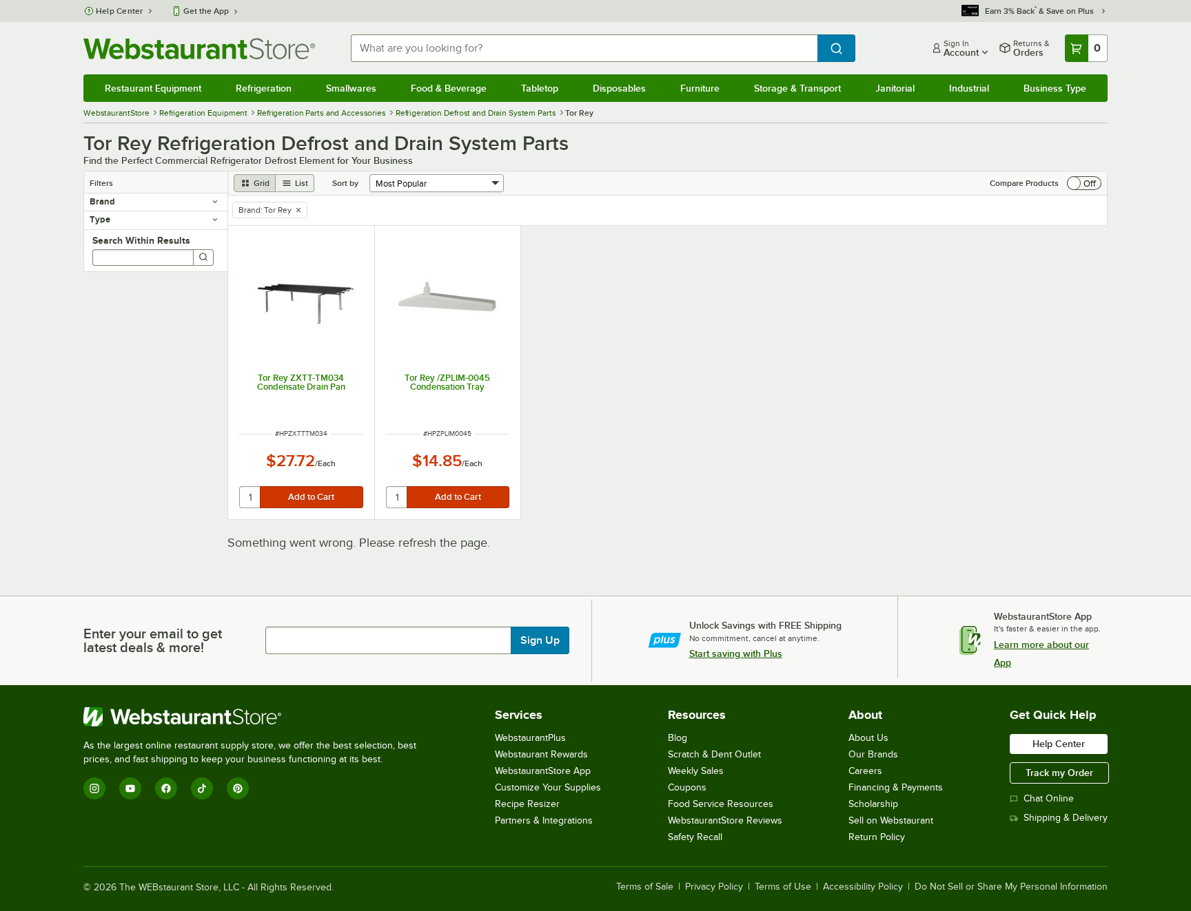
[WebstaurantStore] (255, 717)
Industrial (969, 88)
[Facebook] (166, 788)
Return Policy (876, 837)
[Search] (203, 257)
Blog (677, 738)
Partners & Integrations (544, 820)
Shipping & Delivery (1066, 818)
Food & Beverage (449, 88)
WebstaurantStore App (543, 771)
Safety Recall (695, 837)
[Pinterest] (238, 788)
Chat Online (1049, 798)
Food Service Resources (720, 804)
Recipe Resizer (527, 804)
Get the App (206, 11)
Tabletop (539, 88)
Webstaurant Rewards (541, 754)
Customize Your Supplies (548, 787)
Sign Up (540, 640)
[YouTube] (130, 788)
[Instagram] (94, 788)
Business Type (1055, 88)
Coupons (687, 787)
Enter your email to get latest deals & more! (152, 640)
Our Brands (873, 754)
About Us (868, 738)
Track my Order (1059, 772)
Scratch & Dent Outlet (714, 754)
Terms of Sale (644, 887)
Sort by (345, 183)
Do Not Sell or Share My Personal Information (1011, 887)
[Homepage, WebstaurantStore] (199, 48)
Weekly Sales (696, 771)
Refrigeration (264, 88)
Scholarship (873, 804)
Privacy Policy (714, 887)
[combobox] (584, 48)
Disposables (619, 88)
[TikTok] (202, 788)
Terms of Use (783, 887)
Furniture (700, 88)
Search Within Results (141, 240)
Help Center (119, 11)
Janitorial (895, 88)
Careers (865, 771)
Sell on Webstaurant (890, 820)
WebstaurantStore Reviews (725, 820)
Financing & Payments (895, 787)
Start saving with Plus (735, 653)
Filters (101, 183)
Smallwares (351, 88)
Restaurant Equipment (153, 88)
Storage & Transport (797, 88)
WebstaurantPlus (530, 738)
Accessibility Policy (863, 887)
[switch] (1084, 183)
